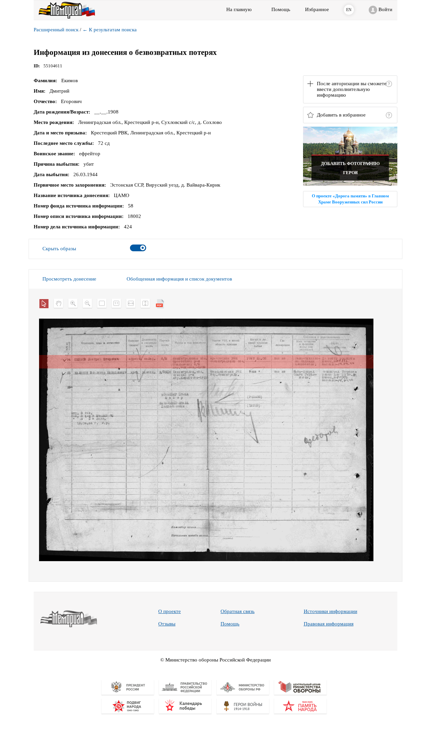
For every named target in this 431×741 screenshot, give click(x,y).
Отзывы (166, 623)
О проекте (169, 611)
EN (349, 9)
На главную (239, 9)
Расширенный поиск (56, 29)
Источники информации (330, 611)
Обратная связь (238, 611)
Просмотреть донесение (69, 279)
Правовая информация (329, 623)
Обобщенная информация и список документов (179, 279)
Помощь (230, 623)
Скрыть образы (59, 248)
